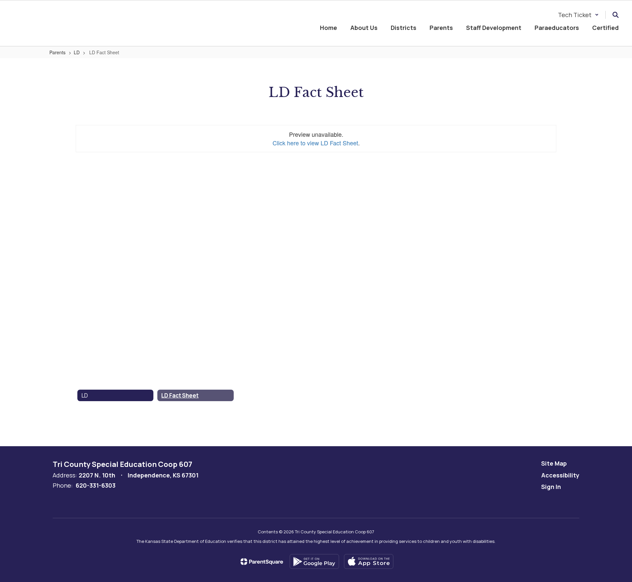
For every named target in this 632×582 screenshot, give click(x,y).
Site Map (554, 463)
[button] (578, 15)
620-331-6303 (96, 485)
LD (77, 52)
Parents (57, 52)
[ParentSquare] (262, 562)
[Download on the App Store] (368, 561)
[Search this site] (615, 15)
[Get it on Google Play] (314, 561)
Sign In (551, 487)
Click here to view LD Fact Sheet (315, 142)
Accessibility (560, 475)
